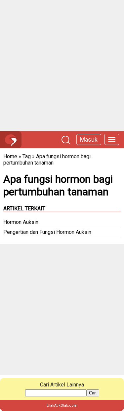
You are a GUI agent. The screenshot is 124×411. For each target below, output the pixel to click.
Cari (93, 392)
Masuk (89, 139)
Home (10, 156)
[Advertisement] (62, 65)
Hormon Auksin (20, 222)
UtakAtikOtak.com (62, 405)
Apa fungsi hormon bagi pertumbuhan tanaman (47, 159)
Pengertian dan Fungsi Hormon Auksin (47, 232)
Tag (26, 156)
